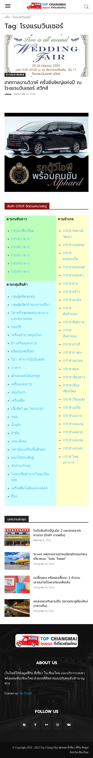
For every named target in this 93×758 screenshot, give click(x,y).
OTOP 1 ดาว (20, 239)
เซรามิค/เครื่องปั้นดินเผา (28, 449)
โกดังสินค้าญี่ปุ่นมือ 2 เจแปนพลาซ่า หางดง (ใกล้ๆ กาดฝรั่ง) (57, 533)
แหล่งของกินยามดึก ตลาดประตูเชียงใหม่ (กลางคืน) (60, 603)
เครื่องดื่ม (18, 400)
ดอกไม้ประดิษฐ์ (22, 457)
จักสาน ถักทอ (21, 466)
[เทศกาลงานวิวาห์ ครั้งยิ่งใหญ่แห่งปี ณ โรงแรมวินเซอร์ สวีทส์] (46, 56)
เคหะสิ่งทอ (19, 441)
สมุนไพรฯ (18, 392)
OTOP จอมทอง (73, 245)
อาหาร (16, 367)
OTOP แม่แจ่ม (73, 440)
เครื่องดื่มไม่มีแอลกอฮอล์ (29, 488)
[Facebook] (35, 725)
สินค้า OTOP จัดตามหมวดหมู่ (27, 206)
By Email (26, 693)
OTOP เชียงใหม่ (22, 231)
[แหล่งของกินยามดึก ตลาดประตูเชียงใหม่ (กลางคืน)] (17, 608)
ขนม (14, 417)
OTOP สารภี (71, 344)
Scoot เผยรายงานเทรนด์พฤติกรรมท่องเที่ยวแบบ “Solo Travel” (60, 556)
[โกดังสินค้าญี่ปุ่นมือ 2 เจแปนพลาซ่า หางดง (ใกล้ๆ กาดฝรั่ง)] (17, 537)
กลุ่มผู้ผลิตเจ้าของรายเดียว (30, 305)
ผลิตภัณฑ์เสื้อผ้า (23, 351)
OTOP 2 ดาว (20, 247)
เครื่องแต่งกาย (21, 384)
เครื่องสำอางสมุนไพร (26, 335)
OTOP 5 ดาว (20, 271)
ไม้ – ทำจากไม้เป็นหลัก (28, 359)
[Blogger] (24, 725)
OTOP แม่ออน (73, 424)
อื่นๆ (14, 496)
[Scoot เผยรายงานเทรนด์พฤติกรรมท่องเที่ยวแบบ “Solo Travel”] (17, 561)
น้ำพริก (16, 425)
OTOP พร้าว (71, 292)
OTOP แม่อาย (73, 432)
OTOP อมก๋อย (73, 360)
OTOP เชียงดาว (74, 377)
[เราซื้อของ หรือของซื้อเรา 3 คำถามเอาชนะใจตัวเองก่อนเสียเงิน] (17, 584)
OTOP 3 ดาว (20, 255)
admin (8, 94)
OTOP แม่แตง (73, 448)
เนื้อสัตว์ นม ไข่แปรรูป (27, 408)
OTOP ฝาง (70, 283)
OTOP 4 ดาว (20, 263)
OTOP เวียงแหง (74, 399)
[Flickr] (46, 725)
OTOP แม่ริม (72, 407)
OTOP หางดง (72, 352)
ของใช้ (16, 327)
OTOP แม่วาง (72, 416)
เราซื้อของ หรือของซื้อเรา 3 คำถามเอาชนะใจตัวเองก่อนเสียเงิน (56, 580)
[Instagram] (57, 725)
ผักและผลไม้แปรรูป (25, 376)
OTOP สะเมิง (72, 300)
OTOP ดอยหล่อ (74, 267)
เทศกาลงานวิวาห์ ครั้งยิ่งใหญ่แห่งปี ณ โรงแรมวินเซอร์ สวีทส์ (43, 85)
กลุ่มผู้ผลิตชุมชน (23, 296)
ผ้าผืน (15, 433)
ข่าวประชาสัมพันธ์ (15, 74)
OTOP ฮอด (71, 369)
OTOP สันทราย (73, 322)
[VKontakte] (68, 725)
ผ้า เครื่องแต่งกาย (24, 343)
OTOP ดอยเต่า (73, 275)
